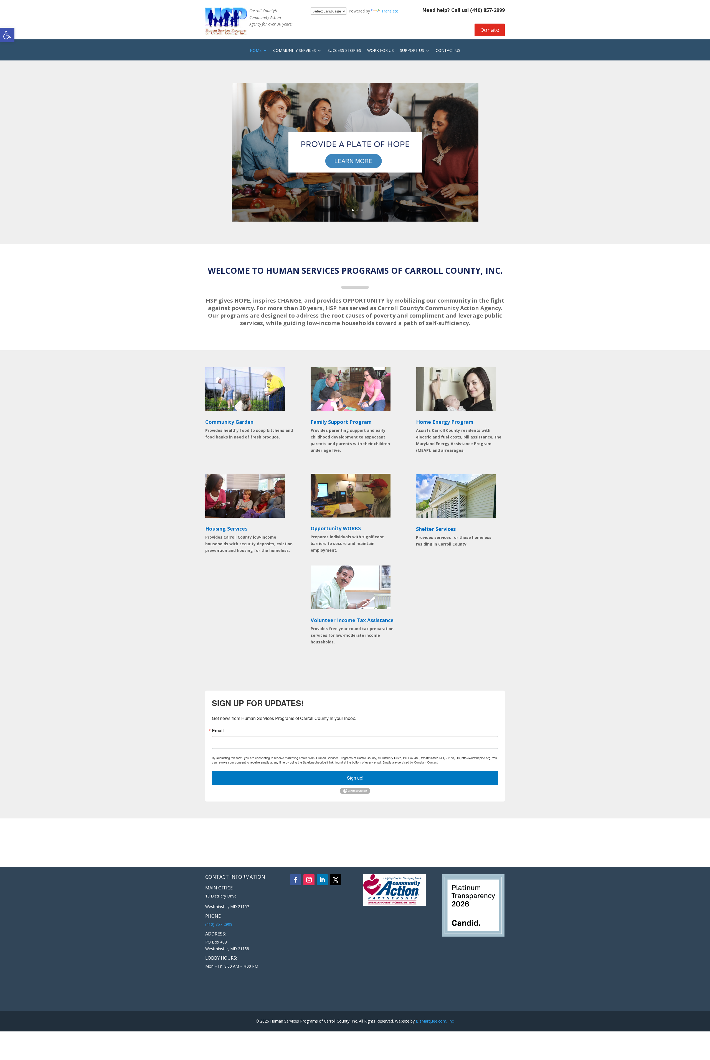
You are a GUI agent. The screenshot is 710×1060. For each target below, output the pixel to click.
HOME (256, 51)
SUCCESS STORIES (344, 51)
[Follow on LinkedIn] (322, 879)
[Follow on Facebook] (295, 879)
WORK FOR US (380, 51)
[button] (7, 35)
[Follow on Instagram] (309, 879)
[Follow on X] (335, 879)
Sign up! (355, 778)
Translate (389, 11)
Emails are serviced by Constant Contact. (410, 762)
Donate (489, 30)
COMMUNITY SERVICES (294, 51)
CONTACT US (448, 51)
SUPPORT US (412, 51)
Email (218, 730)
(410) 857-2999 (487, 10)
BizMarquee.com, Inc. (435, 1021)
